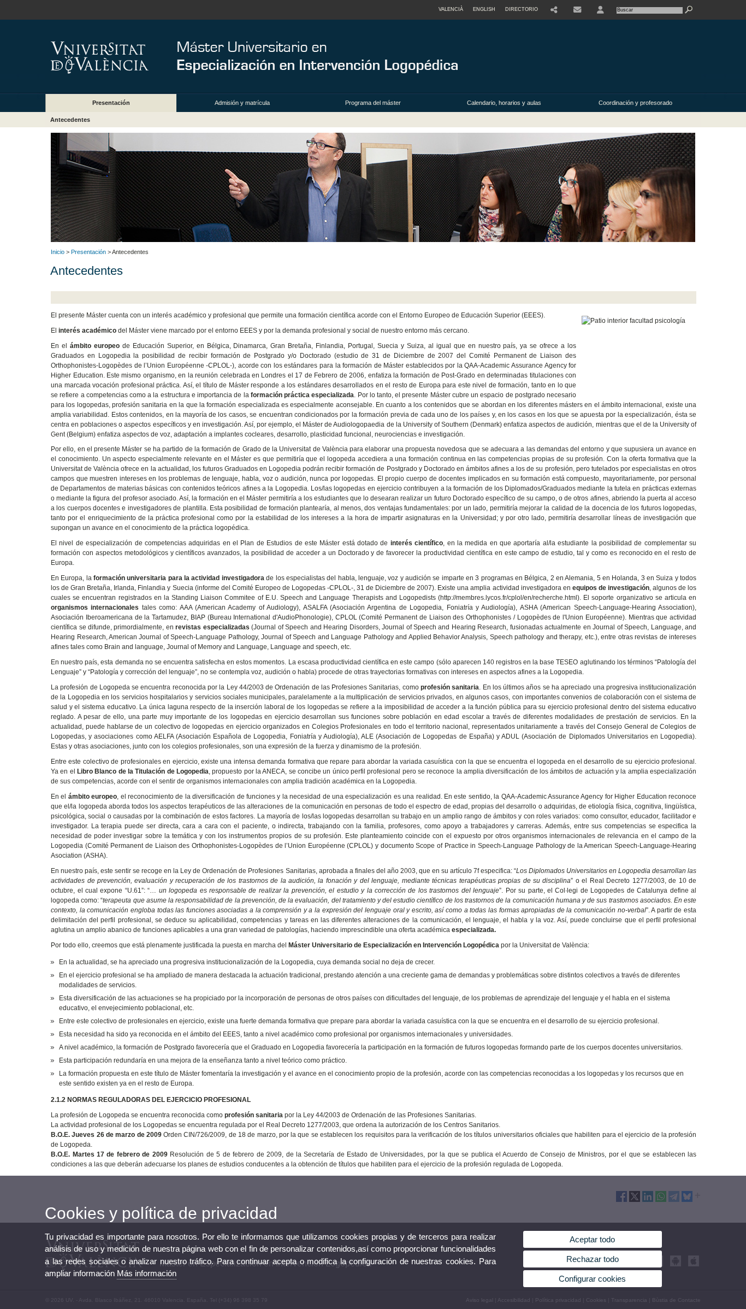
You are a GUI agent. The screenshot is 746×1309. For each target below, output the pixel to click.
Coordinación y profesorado (635, 102)
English (484, 9)
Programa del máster (373, 102)
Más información (146, 1273)
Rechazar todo (592, 1259)
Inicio (57, 252)
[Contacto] (577, 10)
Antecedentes (70, 119)
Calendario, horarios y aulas (504, 102)
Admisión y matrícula (242, 102)
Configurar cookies (592, 1278)
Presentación (111, 102)
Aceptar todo (592, 1239)
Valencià (451, 9)
